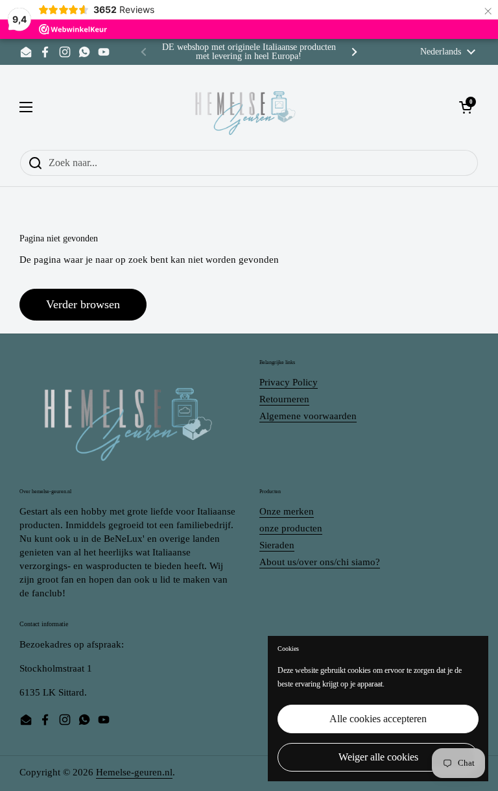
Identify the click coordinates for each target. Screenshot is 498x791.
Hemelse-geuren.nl (134, 772)
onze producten (290, 528)
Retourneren (284, 399)
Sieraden (276, 545)
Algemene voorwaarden (308, 416)
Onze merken (286, 511)
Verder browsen (83, 304)
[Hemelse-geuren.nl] (245, 107)
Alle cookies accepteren (378, 718)
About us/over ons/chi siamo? (319, 562)
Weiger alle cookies (378, 756)
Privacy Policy (288, 382)
